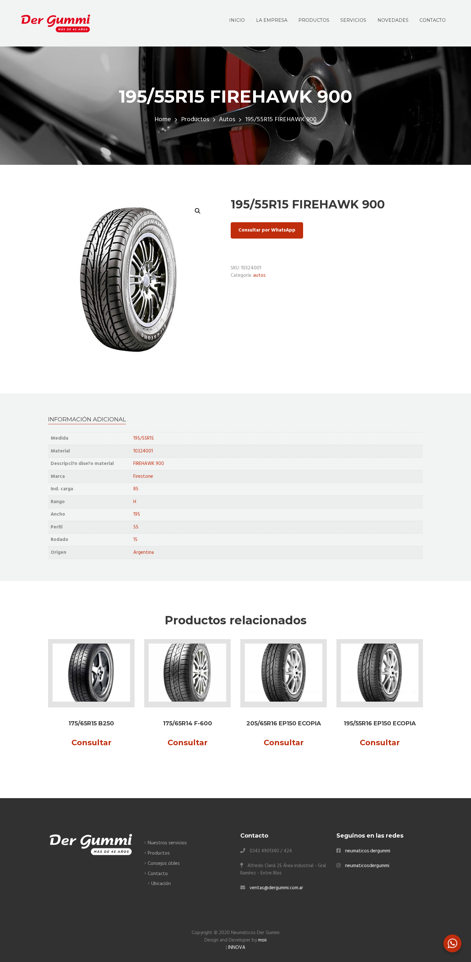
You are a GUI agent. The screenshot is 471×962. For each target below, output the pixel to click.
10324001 (143, 451)
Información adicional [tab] (87, 419)
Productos (195, 119)
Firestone (143, 476)
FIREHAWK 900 (148, 464)
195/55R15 (143, 438)
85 (135, 489)
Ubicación (161, 884)
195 (136, 514)
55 (135, 527)
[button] (197, 211)
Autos (227, 119)
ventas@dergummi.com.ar (276, 888)
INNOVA (236, 947)
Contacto (158, 874)
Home (162, 119)
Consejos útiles (164, 863)
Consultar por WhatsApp (266, 230)
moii (262, 940)
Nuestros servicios (167, 843)
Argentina (143, 552)
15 (135, 540)
